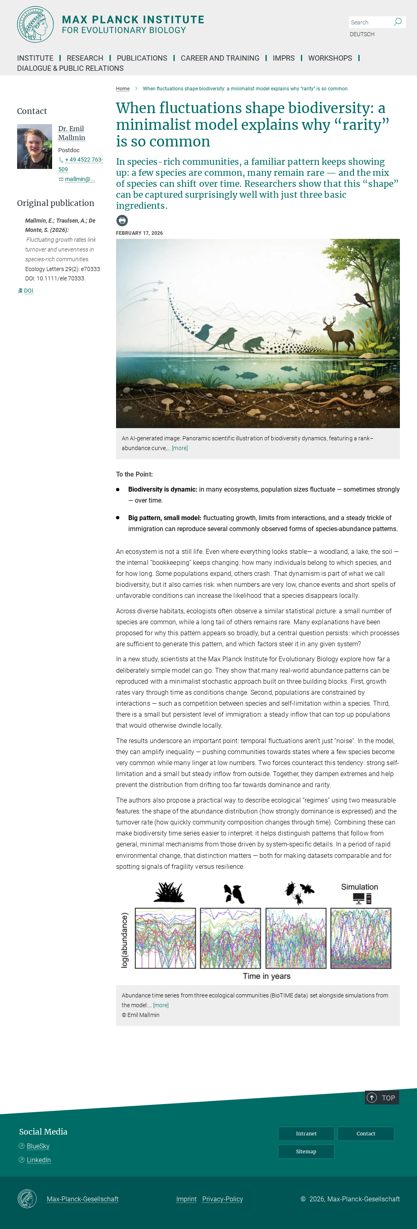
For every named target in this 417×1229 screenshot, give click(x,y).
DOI (28, 290)
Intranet (306, 1134)
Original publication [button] (55, 203)
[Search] (397, 22)
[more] (180, 448)
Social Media (43, 1132)
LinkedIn (39, 1160)
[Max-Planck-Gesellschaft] (32, 1199)
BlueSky (38, 1146)
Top (388, 1098)
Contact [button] (32, 111)
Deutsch (362, 34)
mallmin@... (80, 179)
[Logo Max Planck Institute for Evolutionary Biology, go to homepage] (170, 24)
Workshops (330, 58)
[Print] (122, 220)
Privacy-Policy (222, 1199)
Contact (366, 1134)
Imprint (186, 1199)
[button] (393, 422)
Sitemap (306, 1151)
